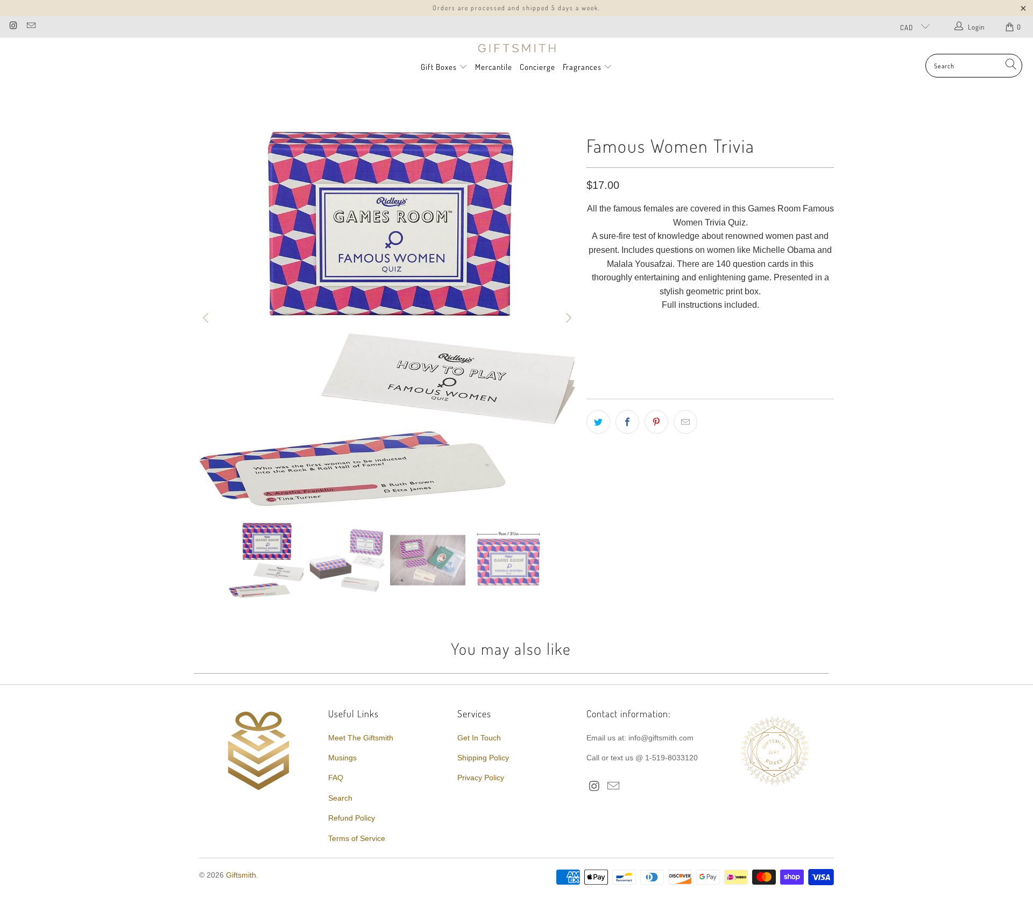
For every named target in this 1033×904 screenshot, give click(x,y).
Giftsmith (241, 875)
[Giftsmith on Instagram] (13, 27)
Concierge (537, 67)
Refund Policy (351, 818)
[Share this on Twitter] (598, 422)
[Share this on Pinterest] (656, 422)
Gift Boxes (439, 67)
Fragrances (583, 67)
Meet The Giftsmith (360, 737)
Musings (342, 757)
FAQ (335, 777)
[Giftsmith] (517, 48)
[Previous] (207, 318)
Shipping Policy (483, 757)
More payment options (770, 364)
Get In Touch (479, 737)
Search (340, 798)
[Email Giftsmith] (30, 27)
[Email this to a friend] (685, 422)
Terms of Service (356, 838)
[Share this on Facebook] (627, 422)
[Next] (567, 318)
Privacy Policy (480, 777)
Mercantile (493, 67)
